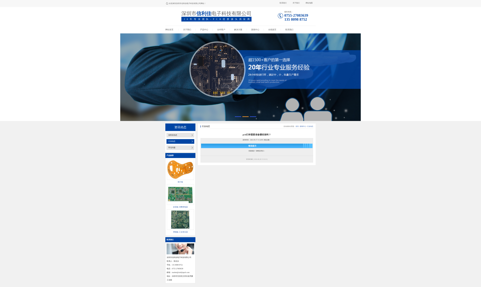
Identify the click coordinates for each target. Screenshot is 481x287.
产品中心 (204, 30)
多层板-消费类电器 (180, 207)
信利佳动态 (172, 135)
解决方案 (238, 30)
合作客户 (221, 30)
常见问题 (171, 148)
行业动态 (171, 141)
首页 (297, 126)
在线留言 (272, 30)
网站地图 (309, 3)
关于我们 (296, 3)
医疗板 (180, 182)
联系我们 (283, 3)
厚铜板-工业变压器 (180, 232)
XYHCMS (249, 159)
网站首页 (169, 30)
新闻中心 (255, 30)
